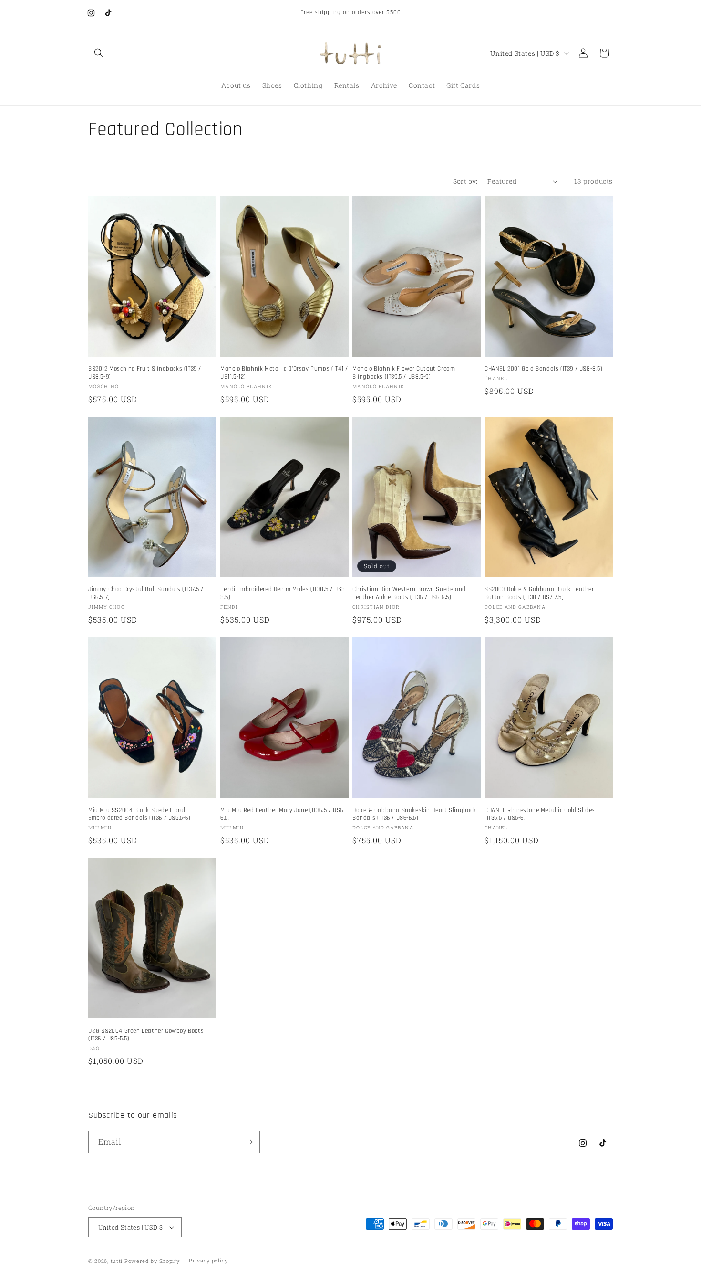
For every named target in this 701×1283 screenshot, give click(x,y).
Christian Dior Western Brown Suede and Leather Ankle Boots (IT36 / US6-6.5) (409, 593)
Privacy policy (208, 1260)
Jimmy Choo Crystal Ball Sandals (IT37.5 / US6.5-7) (146, 593)
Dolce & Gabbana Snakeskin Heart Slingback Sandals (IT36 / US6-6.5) (414, 814)
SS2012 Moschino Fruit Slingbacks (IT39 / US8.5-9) (144, 373)
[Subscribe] (248, 1142)
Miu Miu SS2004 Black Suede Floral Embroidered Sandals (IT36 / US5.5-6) (139, 814)
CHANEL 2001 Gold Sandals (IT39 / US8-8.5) (544, 368)
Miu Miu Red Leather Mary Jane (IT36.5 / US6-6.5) (282, 814)
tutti (117, 1260)
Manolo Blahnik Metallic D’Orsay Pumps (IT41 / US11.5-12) (284, 373)
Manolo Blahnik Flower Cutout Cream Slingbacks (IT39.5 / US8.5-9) (403, 373)
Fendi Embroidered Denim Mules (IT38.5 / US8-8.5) (283, 593)
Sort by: (465, 181)
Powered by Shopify (152, 1260)
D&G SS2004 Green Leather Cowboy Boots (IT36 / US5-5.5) (146, 1035)
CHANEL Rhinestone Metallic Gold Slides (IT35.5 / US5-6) (540, 814)
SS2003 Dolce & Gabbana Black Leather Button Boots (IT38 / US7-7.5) (539, 593)
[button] (98, 53)
